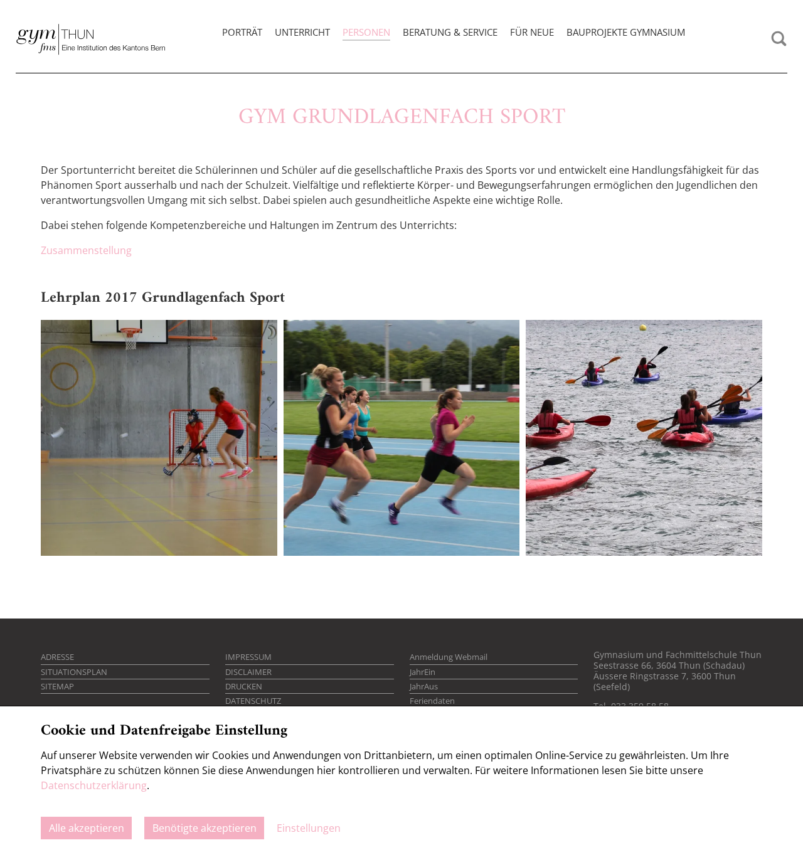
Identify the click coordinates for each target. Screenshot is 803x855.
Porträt (242, 32)
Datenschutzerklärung (94, 785)
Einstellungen (309, 828)
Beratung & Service (450, 32)
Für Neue (532, 32)
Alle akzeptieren (86, 828)
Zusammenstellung (86, 250)
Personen (366, 32)
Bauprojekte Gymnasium (625, 32)
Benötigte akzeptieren (204, 828)
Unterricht (302, 32)
